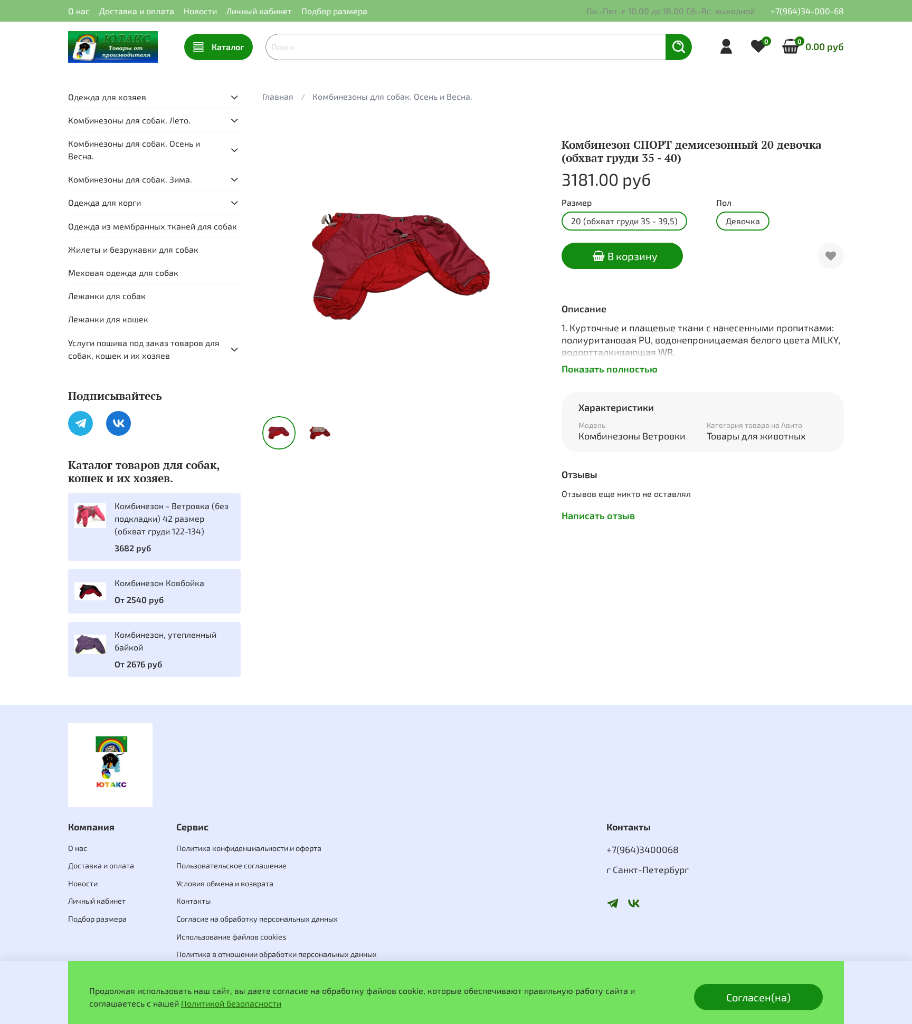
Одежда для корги (104, 202)
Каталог (228, 47)
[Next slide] (527, 266)
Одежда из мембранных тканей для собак (152, 226)
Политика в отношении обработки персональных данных (276, 954)
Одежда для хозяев (107, 97)
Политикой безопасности (231, 1003)
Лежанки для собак (107, 296)
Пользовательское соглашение (231, 865)
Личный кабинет (259, 11)
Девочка (743, 221)
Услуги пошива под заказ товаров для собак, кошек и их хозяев (144, 349)
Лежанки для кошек (108, 319)
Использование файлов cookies (231, 936)
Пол (724, 202)
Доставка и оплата (136, 11)
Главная (277, 96)
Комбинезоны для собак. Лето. (129, 120)
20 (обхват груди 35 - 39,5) (624, 221)
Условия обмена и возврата (224, 883)
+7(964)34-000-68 (807, 11)
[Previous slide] (279, 266)
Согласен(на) (758, 997)
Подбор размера (334, 11)
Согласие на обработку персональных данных (257, 918)
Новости (200, 11)
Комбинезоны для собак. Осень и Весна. (392, 96)
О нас (79, 11)
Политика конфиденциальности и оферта (248, 848)
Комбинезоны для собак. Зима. (130, 179)
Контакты (193, 900)
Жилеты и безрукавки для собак (133, 249)
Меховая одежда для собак (123, 272)
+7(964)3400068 (642, 849)
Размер (577, 202)
